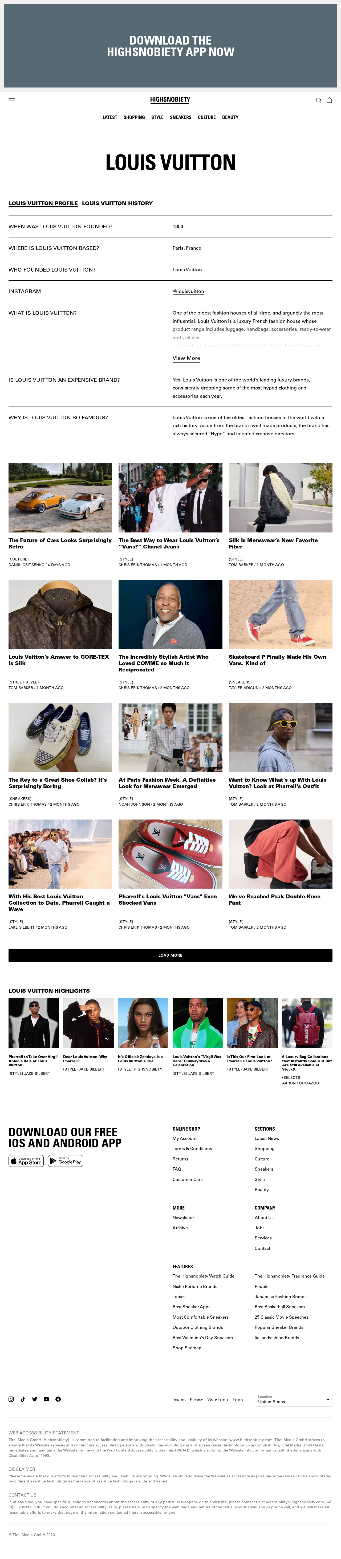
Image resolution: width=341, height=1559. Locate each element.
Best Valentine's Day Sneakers (203, 1337)
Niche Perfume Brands (195, 1286)
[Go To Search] (318, 100)
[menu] (12, 100)
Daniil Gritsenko (26, 564)
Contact (262, 1248)
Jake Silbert (22, 927)
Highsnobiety (148, 1069)
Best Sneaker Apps (191, 1306)
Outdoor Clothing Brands (198, 1327)
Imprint (179, 1399)
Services (263, 1237)
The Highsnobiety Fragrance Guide (290, 1276)
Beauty (230, 117)
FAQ (177, 1169)
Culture (207, 117)
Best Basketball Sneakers (280, 1306)
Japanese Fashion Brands (281, 1296)
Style (157, 117)
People (262, 1286)
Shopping (134, 117)
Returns (180, 1159)
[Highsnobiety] (170, 100)
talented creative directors (265, 433)
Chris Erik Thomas (138, 564)
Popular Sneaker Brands (279, 1327)
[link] (60, 515)
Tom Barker (241, 564)
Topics (179, 1296)
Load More (170, 955)
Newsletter (183, 1217)
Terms (238, 1399)
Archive (180, 1227)
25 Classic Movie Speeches (281, 1317)
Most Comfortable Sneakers (201, 1317)
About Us (264, 1217)
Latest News (267, 1138)
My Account (185, 1138)
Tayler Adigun (244, 687)
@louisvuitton (188, 291)
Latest (110, 117)
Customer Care (188, 1179)
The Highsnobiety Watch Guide (203, 1276)
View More (186, 358)
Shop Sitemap (187, 1347)
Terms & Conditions (192, 1148)
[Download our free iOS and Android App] (26, 1161)
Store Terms (217, 1399)
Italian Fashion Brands (277, 1337)
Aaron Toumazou (300, 1083)
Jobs (260, 1227)
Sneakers (181, 117)
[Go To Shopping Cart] (329, 100)
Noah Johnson (134, 804)
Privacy (196, 1399)
